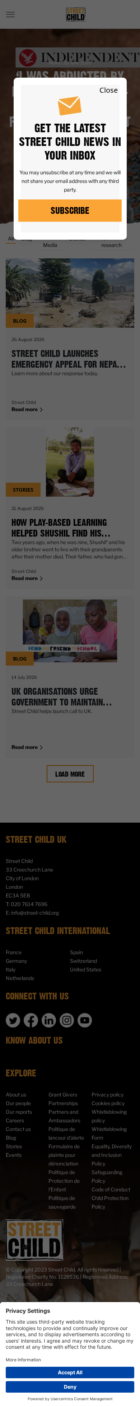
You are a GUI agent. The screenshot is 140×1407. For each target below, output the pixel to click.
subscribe (70, 210)
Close (108, 90)
